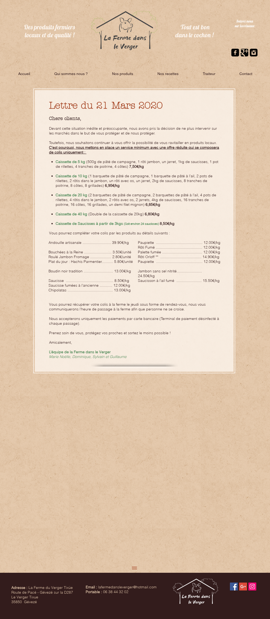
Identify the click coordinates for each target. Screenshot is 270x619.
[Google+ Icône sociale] (243, 586)
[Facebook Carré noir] (235, 53)
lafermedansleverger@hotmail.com (127, 587)
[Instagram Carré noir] (254, 53)
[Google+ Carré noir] (244, 53)
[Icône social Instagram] (252, 586)
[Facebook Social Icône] (234, 586)
